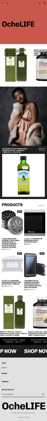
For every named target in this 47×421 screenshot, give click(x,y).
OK (43, 394)
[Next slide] (42, 64)
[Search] (7, 3)
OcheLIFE (19, 413)
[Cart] (44, 3)
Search (4, 368)
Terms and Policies (23, 417)
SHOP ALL (41, 206)
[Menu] (2, 3)
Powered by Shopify (29, 413)
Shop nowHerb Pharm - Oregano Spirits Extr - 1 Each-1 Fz (14, 341)
